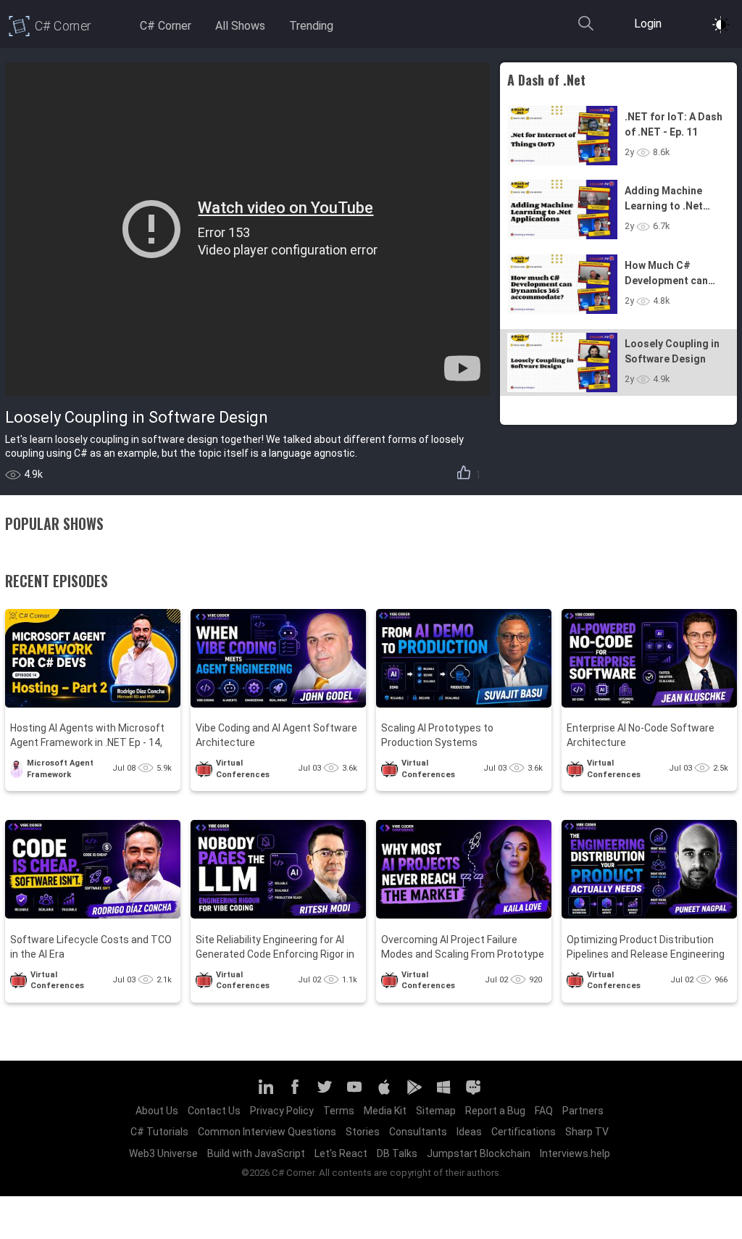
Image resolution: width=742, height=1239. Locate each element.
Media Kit (385, 1110)
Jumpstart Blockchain (478, 1153)
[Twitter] (324, 1093)
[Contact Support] (473, 1093)
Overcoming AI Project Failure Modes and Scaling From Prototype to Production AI (462, 948)
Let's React (340, 1153)
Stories (363, 1132)
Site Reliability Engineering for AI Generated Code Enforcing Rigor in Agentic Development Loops (275, 948)
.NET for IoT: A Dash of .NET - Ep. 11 (673, 124)
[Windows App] (443, 1093)
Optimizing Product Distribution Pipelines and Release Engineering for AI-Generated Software (646, 948)
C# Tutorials (159, 1132)
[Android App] (414, 1093)
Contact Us (214, 1110)
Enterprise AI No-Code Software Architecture (640, 735)
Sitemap (436, 1110)
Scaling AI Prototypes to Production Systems (437, 735)
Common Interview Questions (267, 1132)
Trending (311, 26)
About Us (157, 1110)
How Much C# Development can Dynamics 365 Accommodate (666, 274)
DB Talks (397, 1153)
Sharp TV (587, 1132)
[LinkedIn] (265, 1093)
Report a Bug (495, 1110)
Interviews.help (575, 1153)
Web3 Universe (163, 1153)
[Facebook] (295, 1093)
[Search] (585, 30)
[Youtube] (354, 1093)
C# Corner (165, 26)
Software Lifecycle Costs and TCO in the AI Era (91, 947)
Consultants (418, 1132)
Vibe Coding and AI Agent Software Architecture (276, 735)
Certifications (523, 1132)
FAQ (544, 1110)
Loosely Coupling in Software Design (672, 351)
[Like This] (464, 475)
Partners (583, 1110)
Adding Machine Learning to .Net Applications (664, 199)
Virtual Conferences (243, 768)
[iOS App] (384, 1093)
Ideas (469, 1132)
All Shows (240, 26)
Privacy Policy (282, 1110)
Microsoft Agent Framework (60, 768)
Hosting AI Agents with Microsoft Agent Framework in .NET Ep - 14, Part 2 (87, 736)
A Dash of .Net (546, 79)
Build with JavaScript (256, 1153)
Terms (338, 1110)
